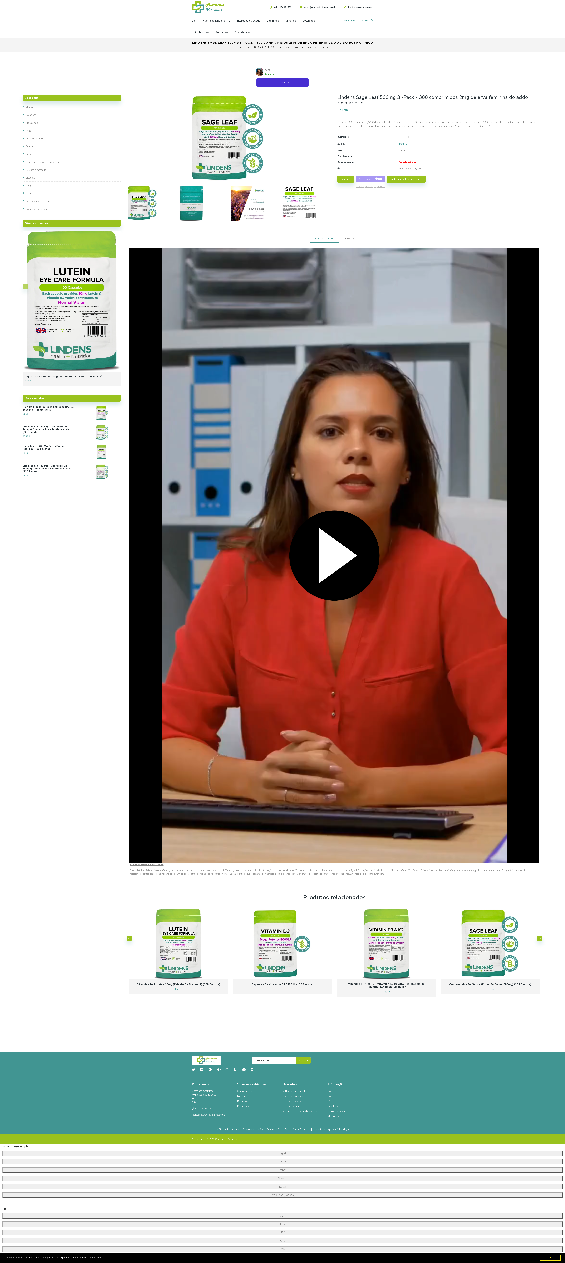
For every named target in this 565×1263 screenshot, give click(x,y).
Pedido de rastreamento (360, 7)
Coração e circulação (37, 209)
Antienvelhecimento (36, 138)
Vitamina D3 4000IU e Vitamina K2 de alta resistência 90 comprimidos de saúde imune (386, 985)
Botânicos (31, 115)
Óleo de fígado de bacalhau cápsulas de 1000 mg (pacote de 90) (48, 408)
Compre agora (244, 1091)
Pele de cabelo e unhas (38, 201)
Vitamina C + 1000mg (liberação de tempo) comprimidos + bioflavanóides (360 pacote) (47, 429)
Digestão (30, 177)
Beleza (29, 146)
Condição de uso (291, 1106)
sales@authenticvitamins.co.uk (319, 7)
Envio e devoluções (292, 1096)
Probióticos (32, 123)
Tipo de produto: (345, 156)
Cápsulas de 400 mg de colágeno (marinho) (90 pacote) (44, 447)
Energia (29, 185)
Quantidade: (343, 137)
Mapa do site (334, 1116)
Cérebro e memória (36, 170)
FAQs (330, 1101)
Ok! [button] (550, 1258)
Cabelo (29, 193)
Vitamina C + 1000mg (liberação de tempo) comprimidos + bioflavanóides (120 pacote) (47, 468)
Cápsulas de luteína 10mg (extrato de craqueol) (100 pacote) (63, 376)
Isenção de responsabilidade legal (300, 1111)
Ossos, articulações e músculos (42, 162)
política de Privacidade (294, 1091)
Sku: (339, 168)
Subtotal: (341, 144)
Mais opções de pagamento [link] (370, 186)
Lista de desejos (336, 1111)
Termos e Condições (293, 1101)
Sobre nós (333, 1091)
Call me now (282, 82)
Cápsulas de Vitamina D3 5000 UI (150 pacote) (282, 984)
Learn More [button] (95, 1257)
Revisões (349, 238)
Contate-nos (334, 1096)
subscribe (304, 1060)
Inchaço (30, 154)
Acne (28, 130)
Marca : (341, 150)
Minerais (30, 107)
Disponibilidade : (345, 162)
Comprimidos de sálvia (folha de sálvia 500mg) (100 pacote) (490, 984)
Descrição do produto (324, 238)
